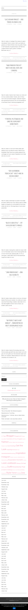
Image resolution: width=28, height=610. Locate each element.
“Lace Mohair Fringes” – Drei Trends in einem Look (14, 20)
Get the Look (24, 215)
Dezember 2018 (5, 502)
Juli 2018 (3, 506)
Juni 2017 (3, 530)
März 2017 (3, 536)
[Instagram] (12, 388)
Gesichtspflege (11, 446)
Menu (2, 8)
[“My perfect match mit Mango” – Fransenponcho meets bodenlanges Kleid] (14, 339)
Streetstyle (17, 217)
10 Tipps (3, 436)
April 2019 (3, 493)
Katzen (11, 457)
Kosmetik (17, 111)
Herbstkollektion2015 (11, 111)
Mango (8, 366)
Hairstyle (15, 449)
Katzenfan (16, 457)
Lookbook (15, 59)
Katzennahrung (4, 460)
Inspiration (5, 59)
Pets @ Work (4, 408)
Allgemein (5, 57)
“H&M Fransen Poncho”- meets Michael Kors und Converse (14, 68)
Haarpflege (9, 449)
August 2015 (4, 575)
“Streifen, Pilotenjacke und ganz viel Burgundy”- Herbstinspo (14, 121)
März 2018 (3, 512)
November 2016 (5, 545)
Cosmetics (9, 439)
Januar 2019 (4, 499)
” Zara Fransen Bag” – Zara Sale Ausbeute (14, 273)
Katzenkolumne (21, 457)
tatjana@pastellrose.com (14, 390)
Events (23, 439)
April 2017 (3, 534)
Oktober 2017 (4, 521)
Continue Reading (14, 53)
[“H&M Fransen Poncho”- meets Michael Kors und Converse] (14, 84)
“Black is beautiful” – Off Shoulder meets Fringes (14, 224)
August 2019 (4, 489)
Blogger (14, 57)
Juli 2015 (3, 577)
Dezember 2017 (5, 517)
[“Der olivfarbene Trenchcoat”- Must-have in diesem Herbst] (14, 189)
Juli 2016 (3, 554)
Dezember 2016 (5, 543)
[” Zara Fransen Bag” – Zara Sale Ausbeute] (14, 287)
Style (21, 59)
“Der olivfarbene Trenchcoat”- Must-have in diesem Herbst (14, 173)
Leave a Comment (19, 126)
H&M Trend (5, 111)
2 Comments (20, 72)
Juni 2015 (3, 580)
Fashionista (11, 600)
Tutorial (16, 366)
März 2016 (3, 562)
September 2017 (5, 523)
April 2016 (3, 560)
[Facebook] (15, 388)
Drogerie (19, 439)
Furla (6, 445)
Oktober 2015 (4, 571)
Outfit (19, 59)
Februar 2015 (4, 588)
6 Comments (20, 24)
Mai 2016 (3, 558)
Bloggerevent (18, 436)
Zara (25, 59)
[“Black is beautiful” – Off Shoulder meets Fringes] (14, 239)
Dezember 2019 (5, 482)
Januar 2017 (4, 541)
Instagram (9, 59)
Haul (18, 449)
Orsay (5, 467)
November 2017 (5, 519)
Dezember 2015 (5, 567)
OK (14, 608)
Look (12, 59)
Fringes (20, 163)
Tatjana (14, 24)
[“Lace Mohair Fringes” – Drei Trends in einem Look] (14, 32)
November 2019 (5, 484)
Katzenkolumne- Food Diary (8, 413)
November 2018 (5, 504)
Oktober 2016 (4, 547)
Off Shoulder (13, 266)
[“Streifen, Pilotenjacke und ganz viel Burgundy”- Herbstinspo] (14, 137)
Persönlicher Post (18, 467)
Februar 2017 (4, 538)
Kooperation (12, 460)
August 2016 (4, 551)
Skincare (19, 469)
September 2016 (5, 549)
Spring (22, 469)
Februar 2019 (4, 497)
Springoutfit (3, 473)
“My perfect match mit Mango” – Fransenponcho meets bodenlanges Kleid (14, 323)
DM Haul (15, 439)
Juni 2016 (3, 556)
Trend (23, 59)
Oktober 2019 (4, 486)
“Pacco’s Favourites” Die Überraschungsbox (11, 411)
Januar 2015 (4, 591)
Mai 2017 (3, 532)
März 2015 (3, 586)
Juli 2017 (3, 528)
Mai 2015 (3, 582)
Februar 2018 (4, 515)
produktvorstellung (6, 469)
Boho (14, 264)
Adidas (14, 215)
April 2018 (3, 510)
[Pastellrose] (14, 3)
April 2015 (3, 584)
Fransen (20, 57)
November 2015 (5, 569)
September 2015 (5, 573)
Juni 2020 (3, 480)
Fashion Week (17, 264)
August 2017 (4, 525)
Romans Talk (14, 469)
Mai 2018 (3, 508)
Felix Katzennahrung (19, 442)
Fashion (8, 57)
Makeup (18, 463)
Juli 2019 (3, 491)
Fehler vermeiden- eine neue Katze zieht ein (11, 418)
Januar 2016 (4, 564)
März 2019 (3, 495)
